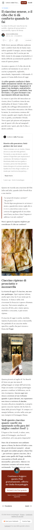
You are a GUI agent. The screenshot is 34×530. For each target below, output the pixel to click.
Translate (5, 8)
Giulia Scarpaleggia (12, 34)
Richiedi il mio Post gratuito (17, 490)
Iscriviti (24, 3)
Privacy (22, 514)
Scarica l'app (26, 521)
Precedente (8, 506)
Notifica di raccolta (17, 516)
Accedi (30, 3)
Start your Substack (11, 521)
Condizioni (29, 514)
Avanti (27, 506)
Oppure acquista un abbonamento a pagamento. (17, 496)
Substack (7, 526)
